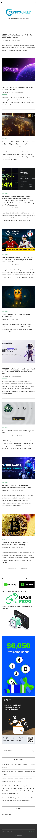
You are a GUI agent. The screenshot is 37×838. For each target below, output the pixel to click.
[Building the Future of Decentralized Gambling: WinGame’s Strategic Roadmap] (18, 468)
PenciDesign (32, 832)
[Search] (35, 2)
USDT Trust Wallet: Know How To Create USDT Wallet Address (17, 36)
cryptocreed (6, 40)
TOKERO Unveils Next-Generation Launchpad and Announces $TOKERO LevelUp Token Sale (18, 371)
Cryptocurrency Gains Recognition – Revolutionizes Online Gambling (15, 543)
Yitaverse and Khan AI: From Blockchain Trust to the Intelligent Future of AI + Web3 (18, 143)
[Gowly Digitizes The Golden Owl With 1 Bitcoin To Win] (18, 297)
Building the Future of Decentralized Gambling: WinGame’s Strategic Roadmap (17, 486)
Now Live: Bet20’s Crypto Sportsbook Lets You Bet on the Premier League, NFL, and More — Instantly (17, 260)
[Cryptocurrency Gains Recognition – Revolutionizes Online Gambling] (18, 525)
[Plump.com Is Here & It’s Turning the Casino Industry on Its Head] (18, 69)
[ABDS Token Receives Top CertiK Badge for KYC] (18, 413)
